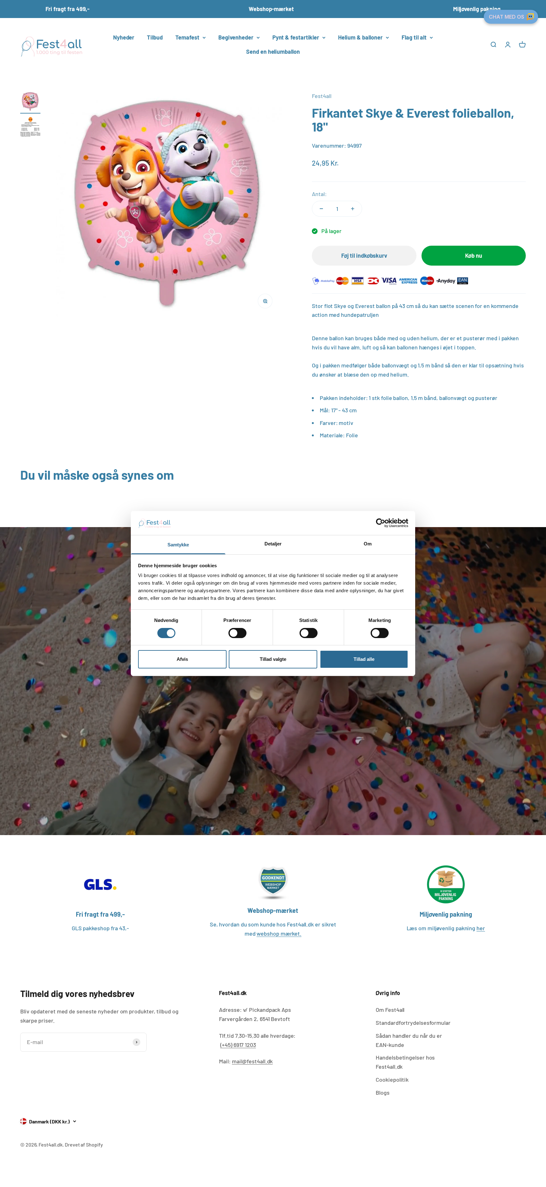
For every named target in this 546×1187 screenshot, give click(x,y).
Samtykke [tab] (178, 545)
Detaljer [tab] (273, 544)
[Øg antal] (352, 208)
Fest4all (321, 95)
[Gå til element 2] (30, 128)
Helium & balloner (360, 37)
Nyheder (123, 37)
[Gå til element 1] (30, 102)
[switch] (237, 633)
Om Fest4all (390, 1009)
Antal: (319, 193)
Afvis (182, 659)
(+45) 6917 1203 (238, 1044)
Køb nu (473, 255)
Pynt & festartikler (295, 37)
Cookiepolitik (392, 1079)
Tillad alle (364, 659)
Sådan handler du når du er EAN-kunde (409, 1040)
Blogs (383, 1092)
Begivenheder (235, 37)
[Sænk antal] (321, 208)
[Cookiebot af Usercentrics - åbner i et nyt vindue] (380, 523)
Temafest (187, 37)
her (480, 928)
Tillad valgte (273, 659)
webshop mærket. (279, 933)
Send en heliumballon (273, 51)
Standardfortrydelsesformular (413, 1022)
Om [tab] (368, 544)
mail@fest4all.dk (252, 1061)
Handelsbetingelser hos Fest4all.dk (405, 1062)
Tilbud (154, 37)
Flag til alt (414, 37)
